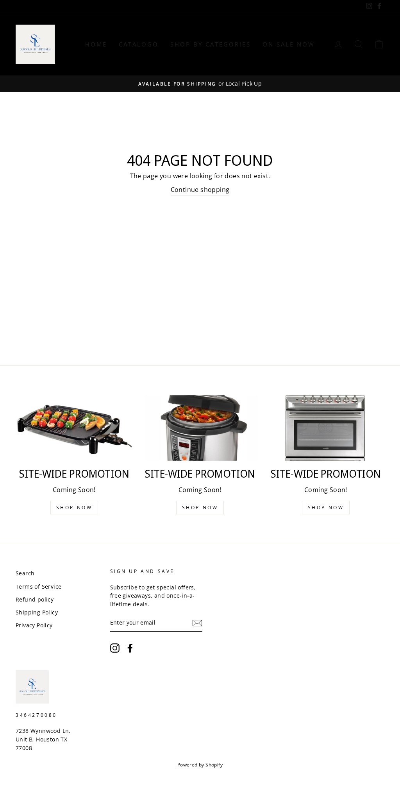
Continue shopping (200, 189)
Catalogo (139, 44)
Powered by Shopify (200, 764)
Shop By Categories (210, 44)
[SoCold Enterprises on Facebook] (130, 648)
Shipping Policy (37, 612)
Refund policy (35, 599)
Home (96, 44)
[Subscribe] (197, 623)
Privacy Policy (34, 625)
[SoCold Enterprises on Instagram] (115, 648)
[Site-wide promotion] (74, 428)
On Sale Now (288, 44)
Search (25, 573)
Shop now (74, 507)
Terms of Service (38, 586)
